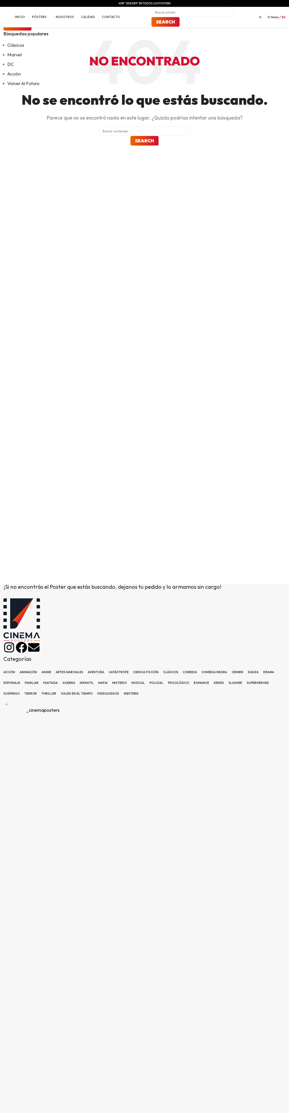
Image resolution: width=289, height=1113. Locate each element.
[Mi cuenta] (247, 17)
